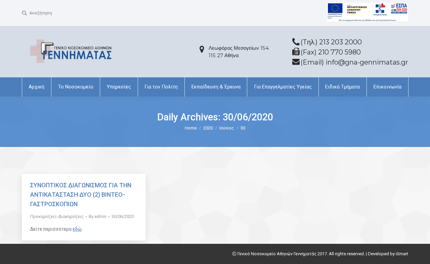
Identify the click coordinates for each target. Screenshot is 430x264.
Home (191, 127)
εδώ (77, 229)
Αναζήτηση (40, 12)
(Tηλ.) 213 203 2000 (331, 42)
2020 (208, 127)
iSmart (402, 253)
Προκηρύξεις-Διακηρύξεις (57, 216)
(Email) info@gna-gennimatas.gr (354, 62)
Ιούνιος (226, 127)
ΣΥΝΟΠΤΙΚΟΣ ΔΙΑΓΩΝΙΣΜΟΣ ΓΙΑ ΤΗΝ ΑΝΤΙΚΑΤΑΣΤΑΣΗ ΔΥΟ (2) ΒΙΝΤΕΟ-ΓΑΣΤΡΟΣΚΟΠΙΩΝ (80, 195)
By (97, 216)
